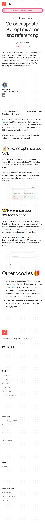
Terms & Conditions (8, 496)
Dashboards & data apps (10, 379)
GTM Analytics (7, 441)
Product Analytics (8, 425)
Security (5, 500)
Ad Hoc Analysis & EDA (9, 421)
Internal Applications (9, 437)
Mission (4, 467)
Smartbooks (6, 375)
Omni (29, 10)
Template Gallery (7, 391)
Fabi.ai (4, 122)
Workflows (5, 383)
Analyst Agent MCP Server (10, 395)
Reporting (5, 429)
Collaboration (6, 433)
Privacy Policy (6, 492)
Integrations (6, 387)
